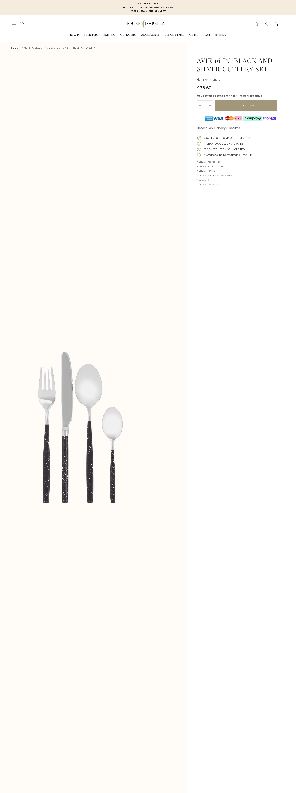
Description (205, 128)
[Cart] (275, 24)
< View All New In (206, 170)
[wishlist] (21, 24)
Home (14, 47)
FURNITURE (91, 35)
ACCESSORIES (150, 35)
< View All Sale (204, 180)
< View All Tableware (207, 184)
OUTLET (194, 35)
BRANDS (220, 35)
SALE (208, 35)
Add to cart (246, 105)
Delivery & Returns (227, 128)
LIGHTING (109, 35)
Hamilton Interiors (208, 80)
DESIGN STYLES (174, 35)
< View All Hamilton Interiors (212, 166)
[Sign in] (266, 24)
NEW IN (75, 35)
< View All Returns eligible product (215, 175)
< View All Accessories (209, 161)
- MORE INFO (237, 149)
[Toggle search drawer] (256, 24)
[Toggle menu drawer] (13, 24)
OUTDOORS (128, 35)
